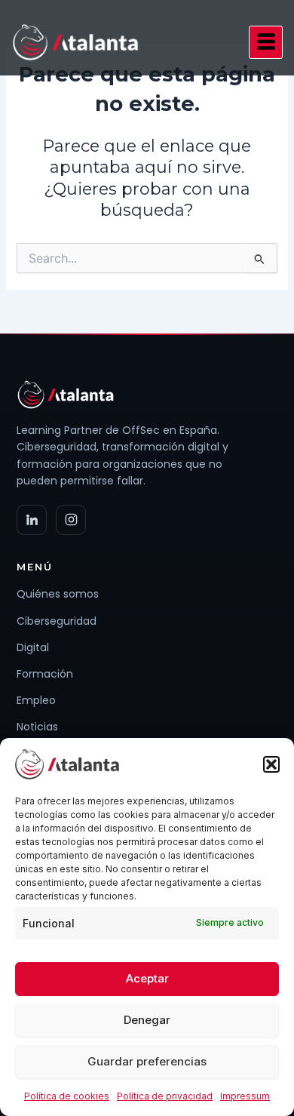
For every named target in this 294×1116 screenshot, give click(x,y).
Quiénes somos (58, 593)
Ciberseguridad (56, 621)
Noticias (37, 726)
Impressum (245, 1096)
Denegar (147, 1020)
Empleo (36, 700)
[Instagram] (71, 520)
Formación (45, 673)
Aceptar (147, 978)
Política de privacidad (165, 1096)
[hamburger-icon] (266, 43)
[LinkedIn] (32, 520)
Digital (33, 647)
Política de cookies (66, 1096)
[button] (271, 764)
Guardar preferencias (147, 1061)
